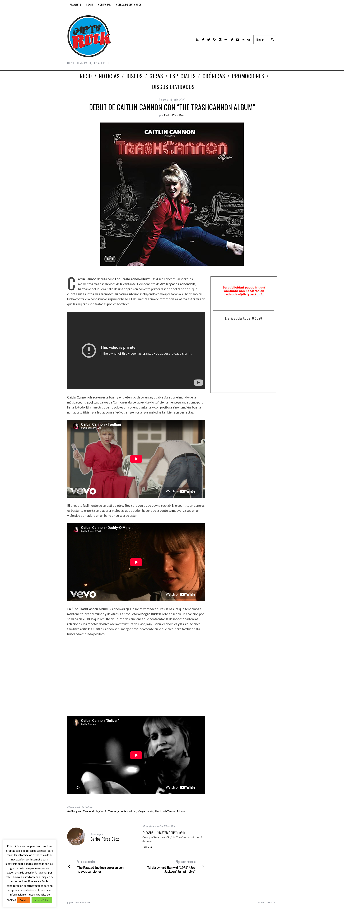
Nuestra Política (42, 900)
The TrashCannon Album (169, 811)
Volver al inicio (265, 902)
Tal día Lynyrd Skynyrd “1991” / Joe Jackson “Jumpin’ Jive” (171, 866)
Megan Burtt (145, 811)
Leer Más (147, 847)
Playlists (75, 4)
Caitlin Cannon (108, 811)
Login (89, 4)
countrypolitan (127, 811)
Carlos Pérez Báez (174, 115)
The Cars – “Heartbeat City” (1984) (163, 833)
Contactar (104, 4)
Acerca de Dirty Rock (129, 4)
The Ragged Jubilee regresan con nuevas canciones (100, 866)
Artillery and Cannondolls (82, 811)
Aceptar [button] (24, 900)
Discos (162, 100)
